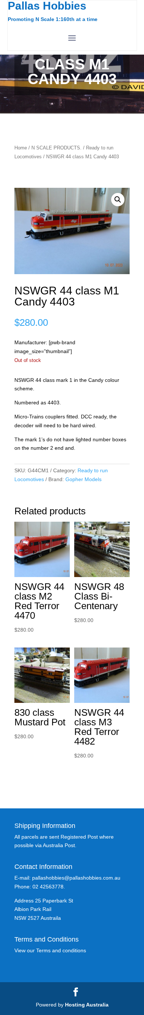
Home (20, 148)
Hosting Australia (87, 1005)
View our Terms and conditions (50, 950)
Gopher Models (83, 479)
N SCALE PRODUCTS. (56, 148)
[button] (117, 199)
